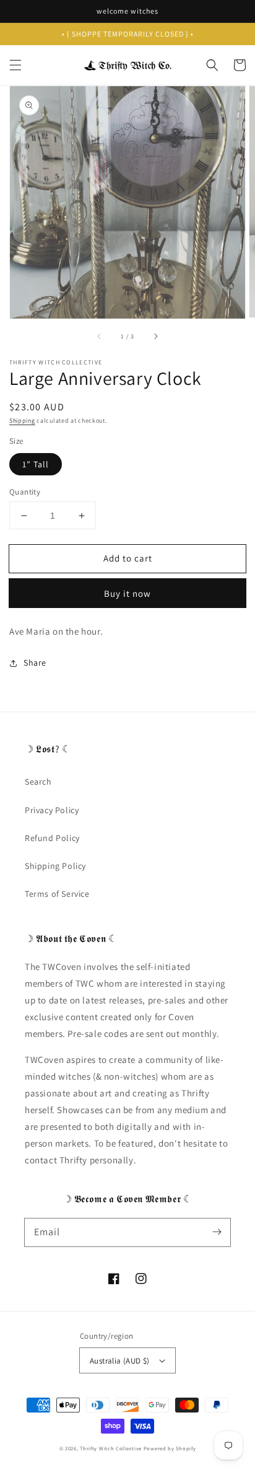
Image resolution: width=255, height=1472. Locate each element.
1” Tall (35, 464)
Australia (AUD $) (120, 1360)
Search (38, 781)
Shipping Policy (55, 865)
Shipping (22, 420)
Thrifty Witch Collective (111, 1448)
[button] (15, 65)
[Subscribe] (216, 1232)
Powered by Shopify (170, 1448)
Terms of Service (57, 893)
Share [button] (35, 662)
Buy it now (127, 593)
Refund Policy (52, 838)
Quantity (24, 492)
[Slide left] (99, 336)
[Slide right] (155, 336)
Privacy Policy (52, 810)
